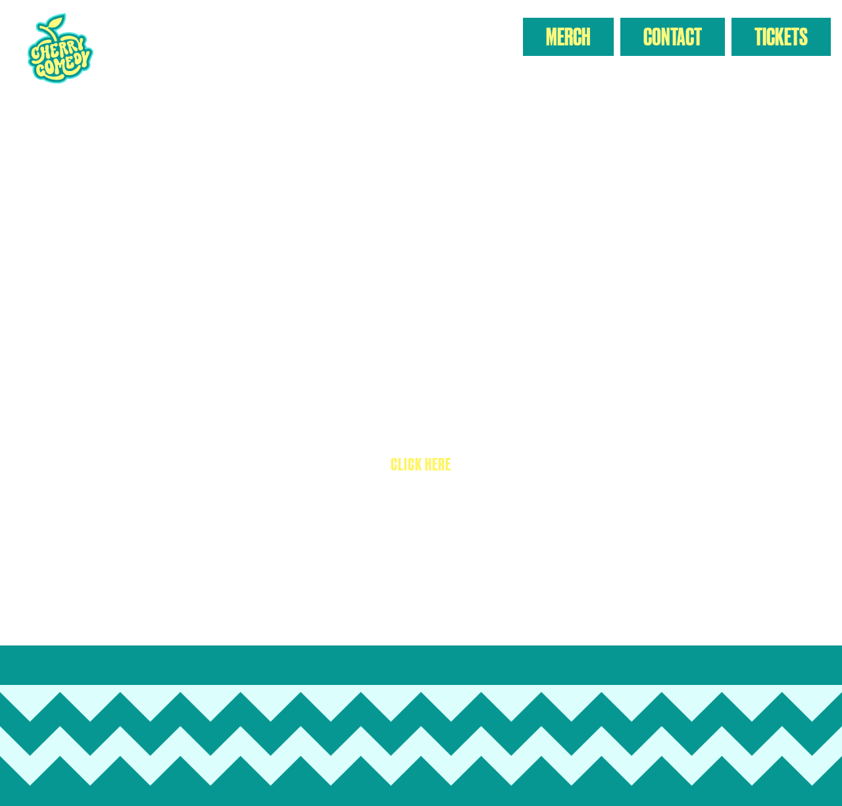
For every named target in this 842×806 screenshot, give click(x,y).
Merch (568, 36)
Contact (672, 36)
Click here (421, 464)
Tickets (781, 36)
